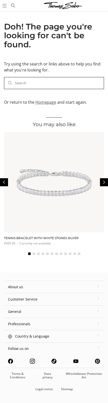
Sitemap (67, 389)
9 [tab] (65, 253)
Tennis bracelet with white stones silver (41, 238)
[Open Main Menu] (4, 5)
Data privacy (47, 375)
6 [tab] (52, 253)
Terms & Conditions (17, 375)
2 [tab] (34, 253)
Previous (4, 182)
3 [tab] (38, 253)
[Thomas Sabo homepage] (13, 5)
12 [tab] (79, 253)
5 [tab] (47, 253)
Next (104, 182)
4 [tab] (43, 253)
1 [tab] (29, 253)
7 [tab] (56, 253)
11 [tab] (74, 253)
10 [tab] (70, 253)
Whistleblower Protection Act (84, 375)
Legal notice (44, 389)
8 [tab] (61, 253)
